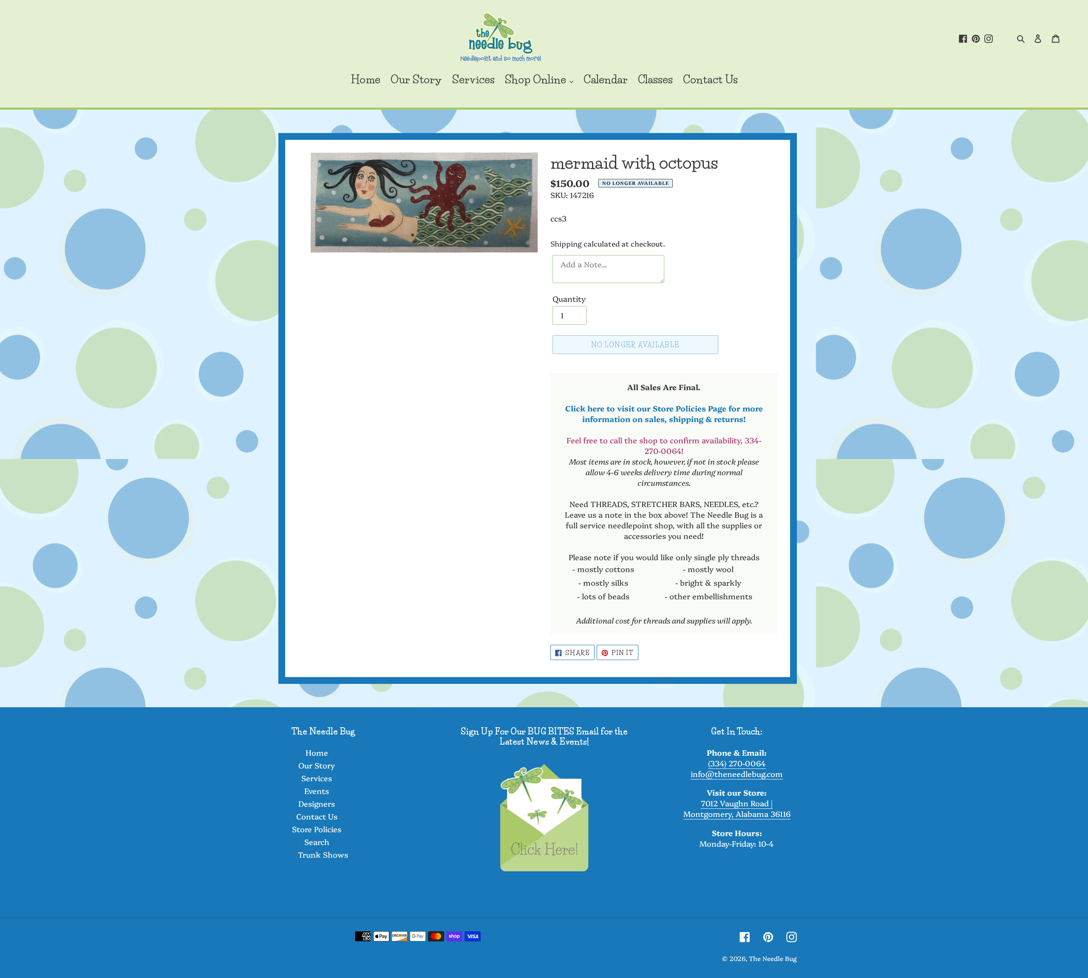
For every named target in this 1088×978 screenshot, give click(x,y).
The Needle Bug (773, 958)
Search (316, 841)
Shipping (566, 243)
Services (316, 778)
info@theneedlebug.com (737, 773)
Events (316, 790)
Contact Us (316, 816)
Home (317, 752)
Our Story (316, 765)
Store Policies (316, 829)
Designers (316, 803)
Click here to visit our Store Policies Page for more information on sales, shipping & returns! (664, 413)
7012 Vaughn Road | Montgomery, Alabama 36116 (736, 808)
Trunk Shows (323, 854)
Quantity (569, 298)
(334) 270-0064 (737, 763)
